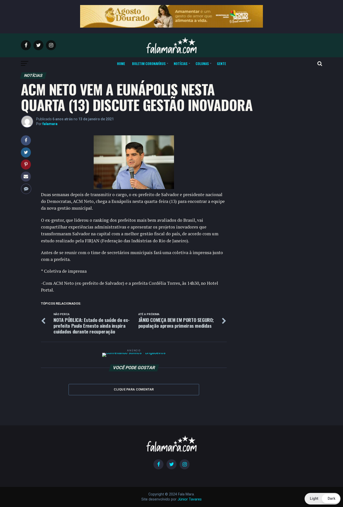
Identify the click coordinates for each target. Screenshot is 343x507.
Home (121, 63)
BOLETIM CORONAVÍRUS (148, 63)
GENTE (221, 63)
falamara (50, 124)
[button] (322, 498)
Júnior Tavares (190, 499)
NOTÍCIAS (180, 63)
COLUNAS (202, 63)
